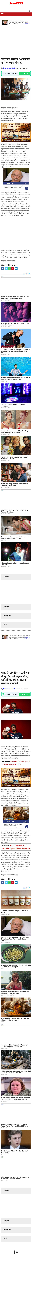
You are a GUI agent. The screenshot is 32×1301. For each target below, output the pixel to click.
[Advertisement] (16, 40)
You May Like (7, 615)
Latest (5, 624)
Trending (6, 576)
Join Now (25, 73)
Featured (6, 607)
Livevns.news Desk (9, 68)
